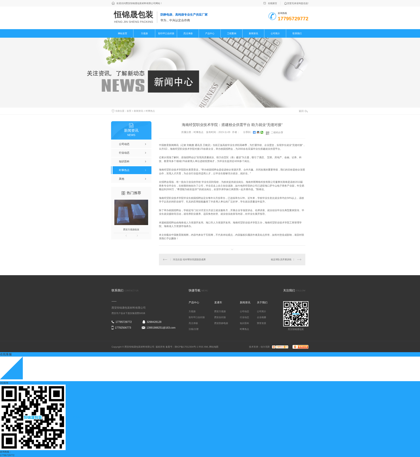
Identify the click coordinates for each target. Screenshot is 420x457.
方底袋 (144, 33)
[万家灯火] (279, 346)
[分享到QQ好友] (258, 132)
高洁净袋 (188, 33)
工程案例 (231, 33)
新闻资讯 (253, 33)
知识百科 (244, 323)
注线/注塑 (194, 329)
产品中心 (209, 33)
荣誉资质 (261, 323)
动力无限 (265, 346)
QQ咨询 (4, 382)
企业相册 (261, 317)
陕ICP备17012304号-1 (186, 346)
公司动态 (244, 311)
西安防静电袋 (221, 323)
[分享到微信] (262, 132)
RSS (201, 346)
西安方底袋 (220, 311)
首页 (129, 111)
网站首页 (122, 33)
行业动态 (244, 317)
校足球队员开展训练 (281, 259)
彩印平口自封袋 (166, 33)
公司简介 (275, 33)
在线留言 (272, 3)
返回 (301, 111)
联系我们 (297, 33)
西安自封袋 (220, 317)
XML (206, 346)
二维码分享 (277, 132)
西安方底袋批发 (131, 229)
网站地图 (213, 346)
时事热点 (150, 111)
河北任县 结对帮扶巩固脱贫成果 (189, 259)
